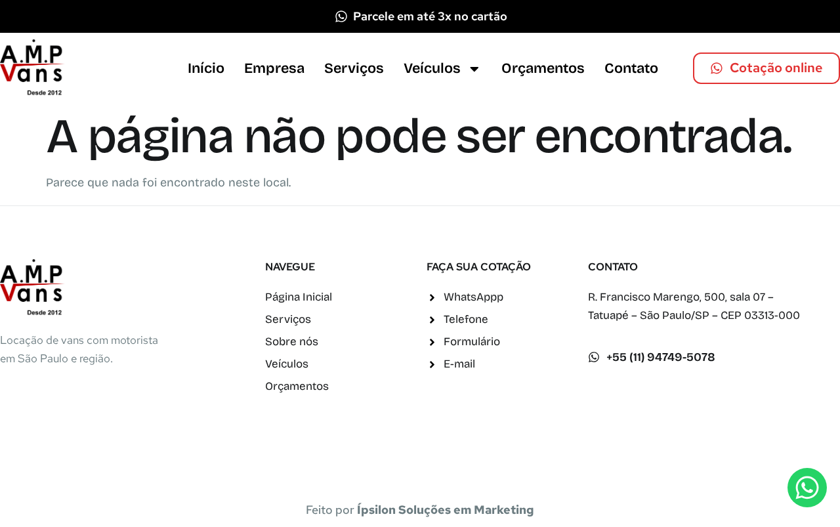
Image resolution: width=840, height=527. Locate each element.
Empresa (274, 68)
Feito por (420, 509)
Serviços (354, 68)
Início (206, 68)
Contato (631, 68)
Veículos (432, 68)
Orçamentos (543, 68)
